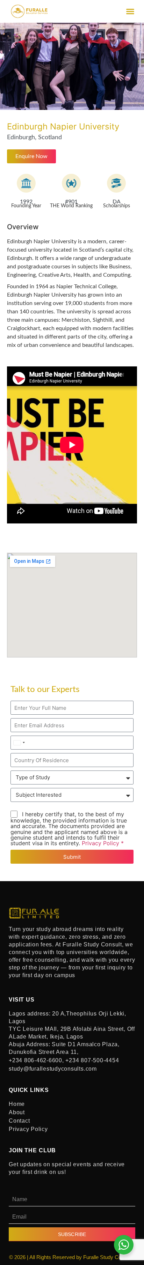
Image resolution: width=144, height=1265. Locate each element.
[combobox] (19, 742)
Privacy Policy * (103, 843)
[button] (130, 11)
